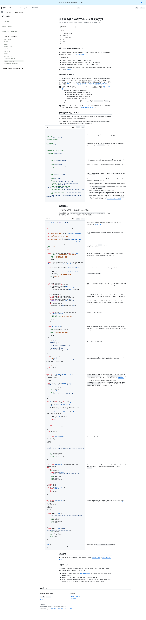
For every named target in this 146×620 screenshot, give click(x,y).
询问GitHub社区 (76, 596)
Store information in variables (114, 198)
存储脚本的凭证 (65, 74)
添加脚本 (63, 206)
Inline (78, 127)
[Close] (141, 2)
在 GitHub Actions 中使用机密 (86, 107)
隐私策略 (41, 599)
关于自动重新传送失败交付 (70, 48)
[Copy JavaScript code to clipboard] (83, 219)
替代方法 (69, 69)
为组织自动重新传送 (18, 12)
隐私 (55, 608)
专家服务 (66, 608)
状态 (59, 608)
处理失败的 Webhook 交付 (79, 54)
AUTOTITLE (98, 224)
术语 (52, 608)
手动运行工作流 (96, 558)
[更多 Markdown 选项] (74, 27)
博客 (71, 608)
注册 (142, 7)
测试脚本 (63, 554)
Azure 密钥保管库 (85, 573)
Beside (73, 127)
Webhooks (6, 16)
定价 (62, 608)
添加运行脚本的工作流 (68, 113)
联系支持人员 (75, 598)
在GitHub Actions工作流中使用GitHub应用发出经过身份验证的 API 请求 (87, 84)
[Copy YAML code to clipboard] (83, 127)
